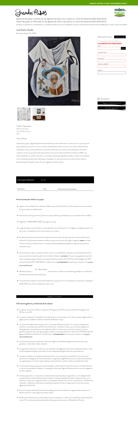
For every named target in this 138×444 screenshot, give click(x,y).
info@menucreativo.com (45, 283)
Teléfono (100, 70)
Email (99, 46)
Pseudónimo (101, 58)
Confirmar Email (102, 52)
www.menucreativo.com (63, 317)
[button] (123, 48)
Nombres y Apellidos (103, 64)
